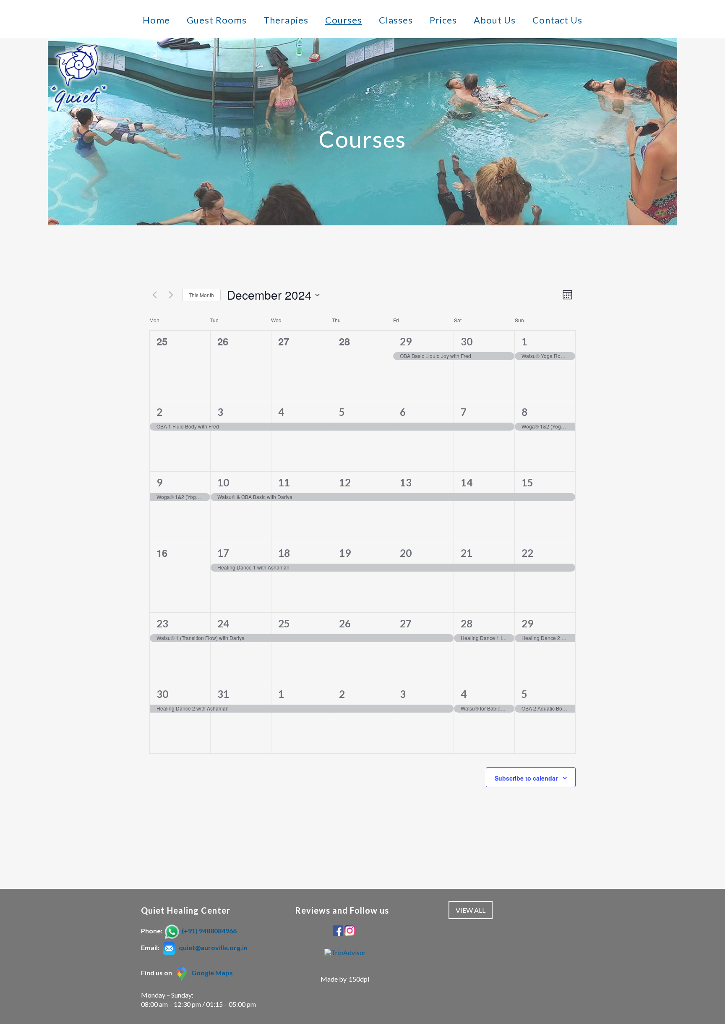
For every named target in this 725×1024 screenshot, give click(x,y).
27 (406, 623)
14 (466, 482)
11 (284, 482)
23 (162, 623)
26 (345, 623)
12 (345, 482)
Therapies (285, 20)
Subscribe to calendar (526, 778)
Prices (443, 20)
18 (284, 553)
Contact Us (557, 20)
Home (156, 20)
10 (223, 482)
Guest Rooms (217, 20)
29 (406, 341)
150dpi (359, 979)
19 (345, 553)
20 (406, 553)
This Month (201, 294)
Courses (343, 20)
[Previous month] (154, 295)
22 (527, 553)
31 (223, 694)
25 (284, 623)
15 (527, 482)
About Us (495, 20)
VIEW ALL (470, 910)
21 (466, 553)
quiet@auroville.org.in (213, 947)
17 (223, 553)
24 (223, 623)
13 (406, 482)
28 (466, 623)
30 (466, 341)
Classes (396, 20)
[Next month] (171, 295)
